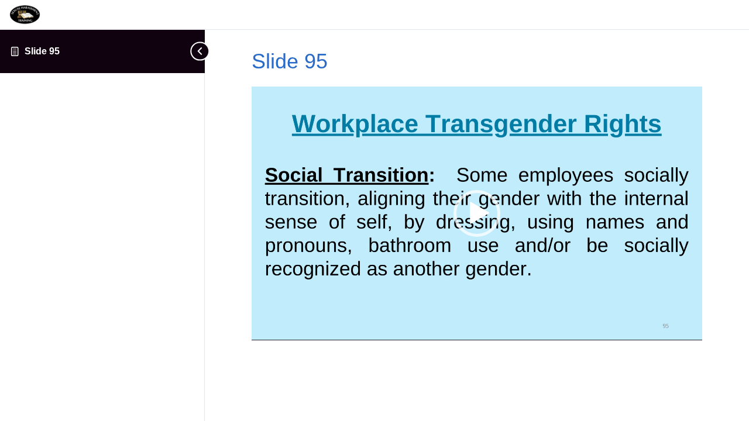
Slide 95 (42, 51)
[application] (477, 213)
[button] (476, 213)
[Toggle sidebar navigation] (198, 51)
